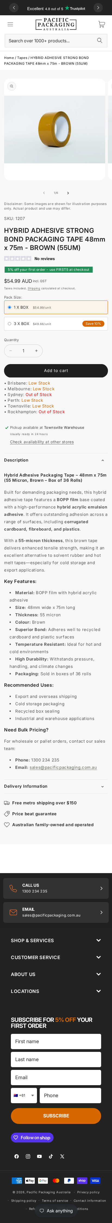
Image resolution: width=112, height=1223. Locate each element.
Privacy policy (88, 1192)
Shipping (34, 288)
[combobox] (56, 40)
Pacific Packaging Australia (49, 1192)
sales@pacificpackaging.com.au (63, 767)
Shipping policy (24, 1201)
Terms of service (55, 1201)
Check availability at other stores (42, 441)
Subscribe (56, 1115)
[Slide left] (44, 193)
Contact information (90, 1201)
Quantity (11, 340)
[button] (10, 24)
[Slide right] (68, 193)
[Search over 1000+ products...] (100, 40)
